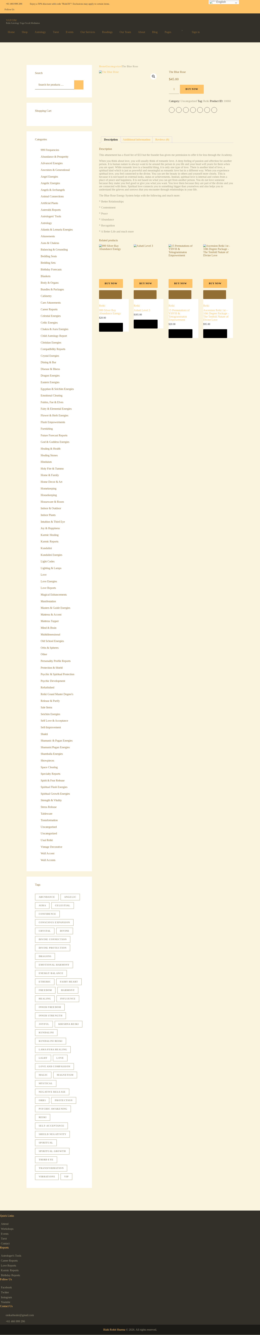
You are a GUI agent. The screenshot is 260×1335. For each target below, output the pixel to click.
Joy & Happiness (50, 528)
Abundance (47, 897)
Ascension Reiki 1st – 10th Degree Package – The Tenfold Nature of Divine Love (216, 315)
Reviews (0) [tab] (162, 139)
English (221, 1)
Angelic (70, 897)
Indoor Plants (48, 514)
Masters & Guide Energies (55, 607)
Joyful (44, 1024)
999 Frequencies (50, 149)
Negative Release (52, 1092)
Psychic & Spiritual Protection (57, 674)
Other (44, 654)
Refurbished (47, 687)
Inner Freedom (50, 1007)
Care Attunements (51, 302)
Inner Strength (50, 1015)
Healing (45, 998)
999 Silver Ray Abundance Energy (110, 312)
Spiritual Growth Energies (55, 793)
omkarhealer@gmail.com (20, 1315)
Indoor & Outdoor (51, 508)
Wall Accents (48, 860)
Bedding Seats (49, 256)
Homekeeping (48, 488)
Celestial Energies (51, 315)
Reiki (206, 101)
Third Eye (46, 1159)
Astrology (46, 223)
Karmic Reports (49, 541)
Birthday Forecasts (51, 269)
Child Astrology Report (54, 335)
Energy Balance (51, 973)
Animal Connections (52, 196)
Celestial (62, 905)
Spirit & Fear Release (53, 780)
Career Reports (49, 309)
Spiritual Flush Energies (54, 787)
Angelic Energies (50, 183)
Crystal (45, 931)
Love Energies (49, 581)
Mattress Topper (50, 621)
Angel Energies (49, 176)
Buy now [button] (111, 327)
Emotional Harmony (54, 964)
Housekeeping (49, 495)
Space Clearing (49, 767)
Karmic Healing (50, 534)
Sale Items (46, 707)
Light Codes (47, 561)
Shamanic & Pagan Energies (57, 740)
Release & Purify (50, 700)
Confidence (47, 914)
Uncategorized (114, 66)
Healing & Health (50, 448)
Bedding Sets (48, 262)
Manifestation (48, 601)
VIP (66, 1176)
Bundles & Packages (52, 289)
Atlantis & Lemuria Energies (57, 229)
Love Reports (48, 587)
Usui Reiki (47, 840)
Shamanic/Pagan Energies (55, 747)
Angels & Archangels (53, 189)
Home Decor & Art (51, 481)
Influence (68, 998)
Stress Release (49, 806)
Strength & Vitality (51, 800)
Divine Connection (53, 939)
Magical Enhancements (54, 594)
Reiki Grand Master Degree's (57, 694)
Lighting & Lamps (51, 568)
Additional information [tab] (136, 139)
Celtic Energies (49, 322)
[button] (153, 76)
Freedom (45, 990)
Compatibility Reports (53, 349)
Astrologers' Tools (51, 216)
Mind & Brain (48, 627)
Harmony (68, 990)
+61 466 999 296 (15, 1321)
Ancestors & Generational (55, 169)
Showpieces (47, 760)
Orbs (42, 1100)
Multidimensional (50, 634)
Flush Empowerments (53, 422)
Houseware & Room (52, 501)
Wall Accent (47, 853)
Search (78, 84)
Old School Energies (52, 641)
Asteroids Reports (51, 209)
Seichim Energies (50, 714)
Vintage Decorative (51, 846)
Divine (65, 931)
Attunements (48, 236)
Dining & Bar (48, 362)
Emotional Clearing (51, 395)
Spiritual (46, 1142)
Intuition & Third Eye (53, 521)
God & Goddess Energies (55, 441)
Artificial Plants (49, 203)
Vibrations (47, 1176)
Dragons (45, 956)
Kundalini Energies (51, 554)
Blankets (45, 276)
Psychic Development (53, 680)
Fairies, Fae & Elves (52, 402)
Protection (64, 1100)
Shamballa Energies (52, 753)
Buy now (192, 89)
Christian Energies (51, 342)
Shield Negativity (52, 1134)
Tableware (46, 813)
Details (110, 294)
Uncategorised (49, 826)
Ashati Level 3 (142, 310)
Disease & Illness (50, 369)
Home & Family (50, 475)
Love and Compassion (54, 1066)
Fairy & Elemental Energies (56, 408)
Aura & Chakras (50, 242)
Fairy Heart (69, 981)
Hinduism (46, 461)
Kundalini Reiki (51, 1041)
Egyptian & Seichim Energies (57, 388)
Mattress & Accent (51, 614)
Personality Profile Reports (56, 660)
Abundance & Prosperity (54, 156)
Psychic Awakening (53, 1108)
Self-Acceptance (51, 1125)
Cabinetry (46, 295)
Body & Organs (50, 282)
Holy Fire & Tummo (52, 468)
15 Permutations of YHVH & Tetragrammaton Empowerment (179, 315)
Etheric (45, 981)
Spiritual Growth (52, 1151)
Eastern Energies (50, 382)
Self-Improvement (51, 727)
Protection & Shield (52, 667)
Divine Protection (53, 947)
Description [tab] (111, 139)
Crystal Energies (50, 355)
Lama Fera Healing (53, 1049)
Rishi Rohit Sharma (114, 1329)
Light (43, 1058)
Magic (43, 1075)
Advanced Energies (52, 163)
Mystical (46, 1083)
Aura (42, 905)
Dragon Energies (50, 375)
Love (44, 574)
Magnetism (65, 1075)
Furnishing (47, 428)
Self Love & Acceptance (54, 720)
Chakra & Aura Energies (54, 329)
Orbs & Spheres (50, 647)
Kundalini (46, 548)
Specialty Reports (50, 773)
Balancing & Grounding (54, 249)
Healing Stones (49, 455)
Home (102, 66)
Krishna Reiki (68, 1024)
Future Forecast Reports (54, 435)
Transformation (49, 820)
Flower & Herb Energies (54, 415)
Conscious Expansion (54, 922)
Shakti (44, 734)
